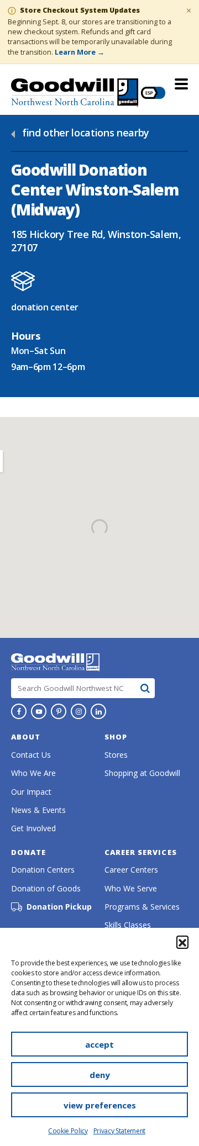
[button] (182, 941)
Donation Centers (43, 869)
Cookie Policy (68, 1131)
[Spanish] (153, 93)
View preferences (100, 1105)
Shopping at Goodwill (142, 773)
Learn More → (79, 52)
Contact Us (31, 754)
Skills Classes (127, 925)
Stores (116, 754)
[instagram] (78, 711)
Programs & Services (142, 906)
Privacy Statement (119, 1131)
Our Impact (31, 791)
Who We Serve (130, 888)
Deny (100, 1074)
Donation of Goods (46, 888)
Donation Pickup (59, 907)
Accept (99, 1044)
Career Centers (131, 869)
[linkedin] (98, 711)
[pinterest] (58, 711)
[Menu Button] (181, 83)
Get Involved (33, 828)
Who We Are (33, 773)
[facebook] (19, 711)
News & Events (38, 810)
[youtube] (38, 711)
